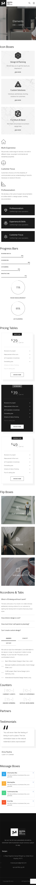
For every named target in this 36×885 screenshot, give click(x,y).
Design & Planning (18, 61)
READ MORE (18, 72)
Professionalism (8, 189)
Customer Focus (8, 168)
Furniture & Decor (18, 119)
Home (14, 25)
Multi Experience (8, 147)
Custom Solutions (18, 90)
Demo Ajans (17, 881)
